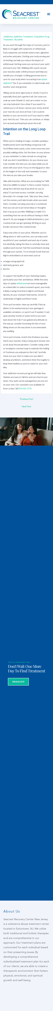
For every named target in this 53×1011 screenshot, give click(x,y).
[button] (48, 14)
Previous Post (26, 399)
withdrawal (22, 283)
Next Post (26, 406)
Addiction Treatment (23, 36)
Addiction (8, 36)
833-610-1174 (24, 388)
